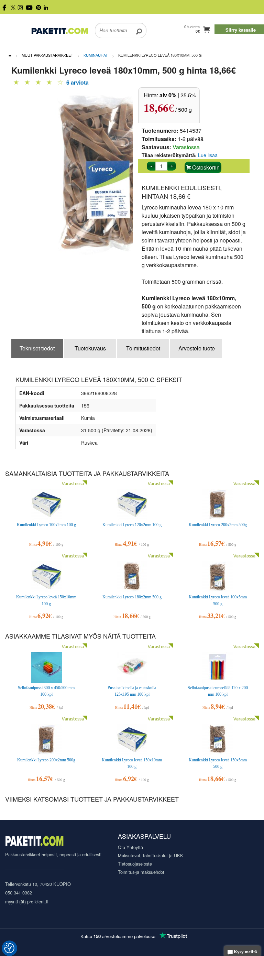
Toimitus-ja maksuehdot (141, 872)
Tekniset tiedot (37, 348)
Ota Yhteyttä (130, 847)
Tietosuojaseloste (135, 863)
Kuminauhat (96, 55)
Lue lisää (208, 155)
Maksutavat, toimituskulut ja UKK (150, 855)
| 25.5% (178, 95)
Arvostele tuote (196, 348)
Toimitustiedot (143, 348)
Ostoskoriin (205, 167)
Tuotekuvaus (90, 348)
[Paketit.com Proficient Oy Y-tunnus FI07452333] (34, 842)
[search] (139, 26)
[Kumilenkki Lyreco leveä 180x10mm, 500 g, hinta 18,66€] (105, 172)
